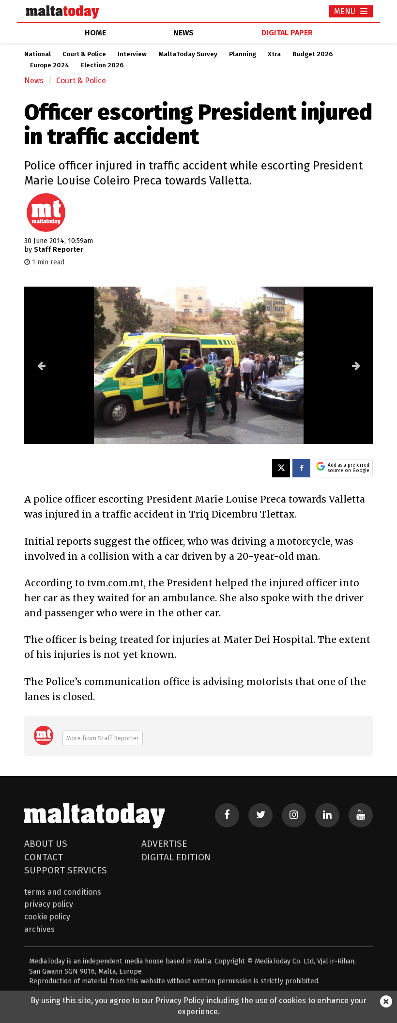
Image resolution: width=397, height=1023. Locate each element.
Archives (39, 929)
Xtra (274, 54)
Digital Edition (176, 857)
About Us (45, 843)
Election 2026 (102, 65)
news (183, 32)
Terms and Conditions (62, 892)
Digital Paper (287, 32)
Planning (242, 54)
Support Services (65, 870)
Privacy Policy (48, 904)
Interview (132, 54)
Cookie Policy (47, 916)
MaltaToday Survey (187, 54)
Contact (43, 857)
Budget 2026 (312, 54)
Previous (41, 365)
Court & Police (84, 54)
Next (356, 365)
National (37, 54)
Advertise (164, 843)
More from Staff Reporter (102, 738)
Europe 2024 (49, 65)
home (95, 32)
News (34, 80)
